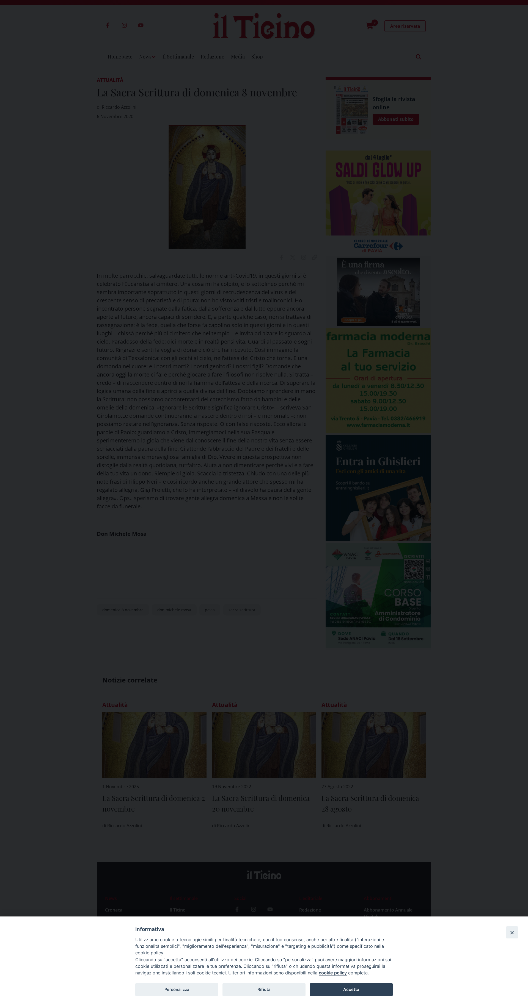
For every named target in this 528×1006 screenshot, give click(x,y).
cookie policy (333, 973)
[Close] (512, 932)
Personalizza (176, 989)
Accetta (351, 989)
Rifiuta (263, 989)
